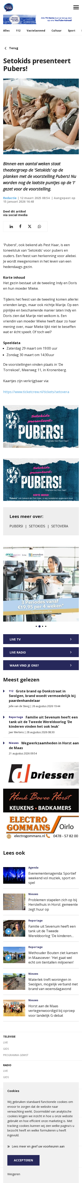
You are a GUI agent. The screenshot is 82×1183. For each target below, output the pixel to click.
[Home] (20, 7)
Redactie (10, 198)
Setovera (59, 526)
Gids (6, 1049)
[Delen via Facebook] (20, 226)
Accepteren (23, 1160)
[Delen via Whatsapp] (39, 226)
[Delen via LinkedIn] (11, 226)
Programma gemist (15, 1055)
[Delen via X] (30, 226)
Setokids (37, 526)
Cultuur (57, 30)
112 (18, 30)
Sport (71, 30)
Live (5, 1042)
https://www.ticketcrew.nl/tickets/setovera (36, 391)
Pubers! (16, 526)
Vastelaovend (36, 30)
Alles (6, 30)
